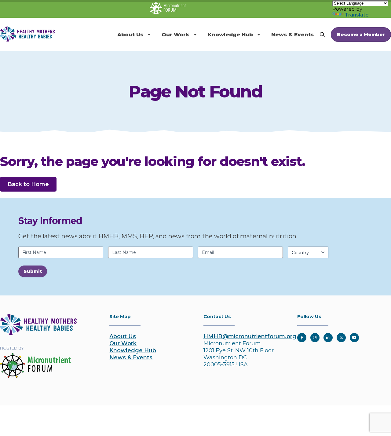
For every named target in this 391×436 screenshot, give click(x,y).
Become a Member (361, 34)
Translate (357, 15)
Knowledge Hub (230, 34)
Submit (33, 271)
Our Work (175, 34)
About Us (130, 34)
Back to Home (28, 184)
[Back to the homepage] (38, 333)
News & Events (292, 34)
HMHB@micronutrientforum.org (249, 336)
